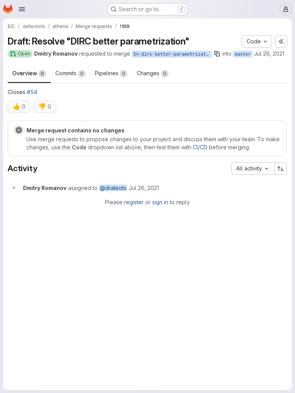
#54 (32, 92)
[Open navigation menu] (22, 9)
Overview (28, 73)
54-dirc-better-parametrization (172, 54)
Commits (69, 73)
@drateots (113, 188)
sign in (160, 202)
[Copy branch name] (217, 53)
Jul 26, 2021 (269, 53)
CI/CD (200, 147)
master (243, 54)
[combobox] (252, 168)
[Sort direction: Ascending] (281, 168)
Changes (151, 73)
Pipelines (110, 73)
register (134, 202)
